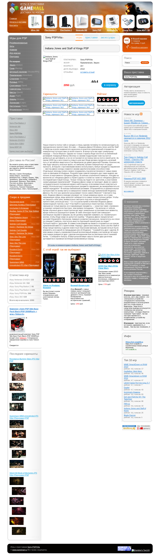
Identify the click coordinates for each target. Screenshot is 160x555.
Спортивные (15, 85)
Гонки (12, 68)
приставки (91, 37)
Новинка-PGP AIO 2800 (135, 178)
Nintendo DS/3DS (17, 140)
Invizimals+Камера (132, 392)
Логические (15, 103)
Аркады (13, 99)
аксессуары (108, 37)
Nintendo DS (112, 30)
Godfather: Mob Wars (133, 371)
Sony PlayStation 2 (18, 137)
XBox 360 (35, 30)
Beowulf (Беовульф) (80, 285)
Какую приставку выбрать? (21, 151)
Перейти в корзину (139, 47)
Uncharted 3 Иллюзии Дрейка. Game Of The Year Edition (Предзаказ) (24, 211)
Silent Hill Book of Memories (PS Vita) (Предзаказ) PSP (23, 474)
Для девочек (15, 53)
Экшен (12, 65)
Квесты (13, 92)
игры (79, 37)
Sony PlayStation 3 (18, 123)
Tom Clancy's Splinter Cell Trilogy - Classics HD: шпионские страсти (136, 159)
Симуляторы (15, 89)
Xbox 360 (14, 130)
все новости (129, 191)
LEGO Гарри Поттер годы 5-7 (137, 383)
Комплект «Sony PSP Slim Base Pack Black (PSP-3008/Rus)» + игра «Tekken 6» (24, 311)
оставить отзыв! (87, 72)
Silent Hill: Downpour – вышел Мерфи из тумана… (137, 121)
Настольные (15, 106)
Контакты (14, 25)
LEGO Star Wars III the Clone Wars (108, 267)
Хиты (12, 46)
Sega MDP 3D (16, 147)
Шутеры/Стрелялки (18, 72)
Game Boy (127, 30)
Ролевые (13, 82)
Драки (12, 96)
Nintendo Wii (81, 30)
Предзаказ (14, 56)
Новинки (13, 50)
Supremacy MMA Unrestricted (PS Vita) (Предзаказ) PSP (24, 417)
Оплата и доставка (18, 22)
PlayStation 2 (66, 30)
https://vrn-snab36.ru (134, 344)
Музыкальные (16, 109)
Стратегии (14, 79)
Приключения (16, 75)
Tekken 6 (22, 338)
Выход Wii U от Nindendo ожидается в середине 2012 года (137, 138)
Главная (13, 18)
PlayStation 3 (50, 30)
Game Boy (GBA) (17, 144)
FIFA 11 (127, 404)
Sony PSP (96, 30)
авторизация (136, 103)
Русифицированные (19, 43)
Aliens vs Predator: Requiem (51, 286)
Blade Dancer (130, 415)
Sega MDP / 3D (143, 30)
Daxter (127, 388)
